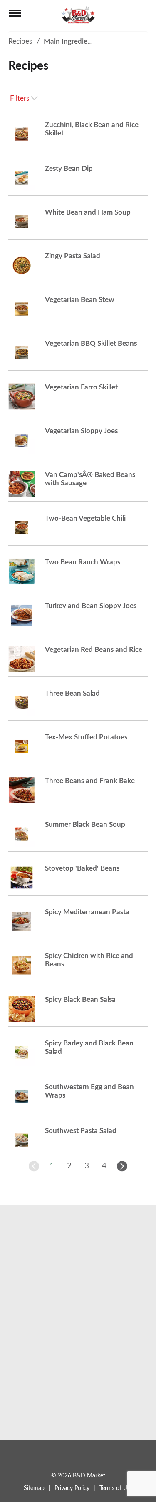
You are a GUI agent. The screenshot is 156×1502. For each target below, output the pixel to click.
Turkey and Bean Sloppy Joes (90, 605)
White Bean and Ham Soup (88, 212)
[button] (52, 1166)
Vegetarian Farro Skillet (81, 387)
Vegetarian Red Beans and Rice (93, 649)
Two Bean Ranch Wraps (82, 562)
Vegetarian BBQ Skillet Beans (91, 343)
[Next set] (122, 1166)
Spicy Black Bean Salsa (80, 999)
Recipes (20, 41)
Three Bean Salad (72, 693)
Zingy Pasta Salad (72, 255)
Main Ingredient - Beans (81, 41)
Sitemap (34, 1488)
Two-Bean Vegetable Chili (85, 518)
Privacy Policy (71, 1488)
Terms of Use (116, 1488)
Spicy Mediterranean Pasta (87, 912)
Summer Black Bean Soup (85, 824)
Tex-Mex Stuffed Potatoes (86, 737)
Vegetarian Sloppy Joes (81, 430)
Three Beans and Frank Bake (90, 780)
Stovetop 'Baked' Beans (82, 868)
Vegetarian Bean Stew (79, 299)
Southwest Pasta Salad (80, 1130)
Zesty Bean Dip (69, 168)
